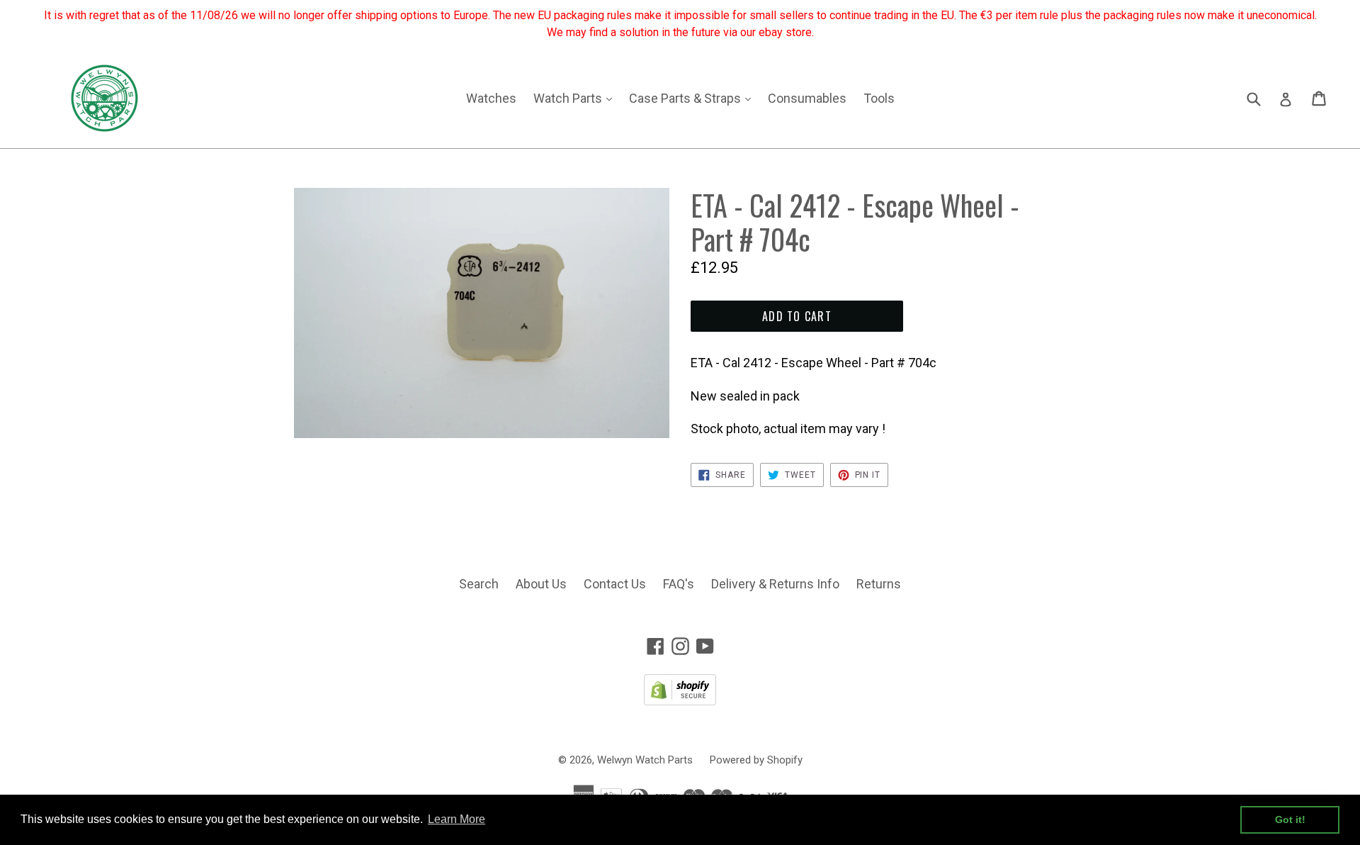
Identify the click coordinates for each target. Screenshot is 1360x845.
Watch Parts (576, 98)
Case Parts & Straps (693, 98)
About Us (541, 583)
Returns (878, 583)
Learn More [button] (456, 819)
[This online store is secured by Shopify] (680, 700)
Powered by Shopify (756, 760)
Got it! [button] (1290, 819)
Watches (491, 98)
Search (479, 583)
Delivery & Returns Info (775, 583)
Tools (879, 98)
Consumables (807, 98)
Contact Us (615, 583)
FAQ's (678, 583)
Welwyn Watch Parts (645, 760)
